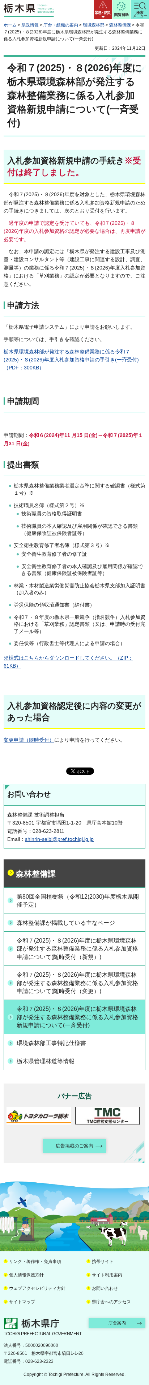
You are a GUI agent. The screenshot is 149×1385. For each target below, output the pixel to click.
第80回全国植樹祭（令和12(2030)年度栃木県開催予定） (78, 901)
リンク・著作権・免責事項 (35, 1261)
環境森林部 (94, 25)
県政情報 (30, 25)
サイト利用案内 (107, 1274)
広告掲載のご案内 (74, 1146)
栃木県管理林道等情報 (45, 1061)
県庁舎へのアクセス (111, 1301)
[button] (103, 9)
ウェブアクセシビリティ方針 (37, 1288)
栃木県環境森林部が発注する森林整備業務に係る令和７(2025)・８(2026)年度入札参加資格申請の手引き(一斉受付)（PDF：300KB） (71, 360)
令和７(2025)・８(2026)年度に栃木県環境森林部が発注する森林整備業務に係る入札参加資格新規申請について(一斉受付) (77, 1017)
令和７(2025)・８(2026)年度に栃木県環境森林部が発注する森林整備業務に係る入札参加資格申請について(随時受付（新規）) (77, 948)
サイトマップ (22, 1301)
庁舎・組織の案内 (60, 25)
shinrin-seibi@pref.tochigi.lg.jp (59, 839)
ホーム (10, 25)
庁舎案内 (117, 1322)
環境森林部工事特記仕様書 (51, 1043)
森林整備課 (120, 25)
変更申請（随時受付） (29, 740)
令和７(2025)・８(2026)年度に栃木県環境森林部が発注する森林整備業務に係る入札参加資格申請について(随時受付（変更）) (77, 983)
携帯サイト (103, 1261)
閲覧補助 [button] (121, 15)
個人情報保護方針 (26, 1274)
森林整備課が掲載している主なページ (66, 923)
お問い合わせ (105, 1288)
